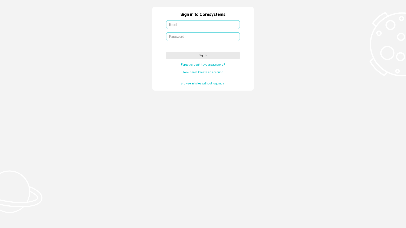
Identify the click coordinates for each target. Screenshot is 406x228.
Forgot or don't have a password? (203, 64)
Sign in (203, 55)
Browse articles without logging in (203, 83)
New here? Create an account (203, 72)
